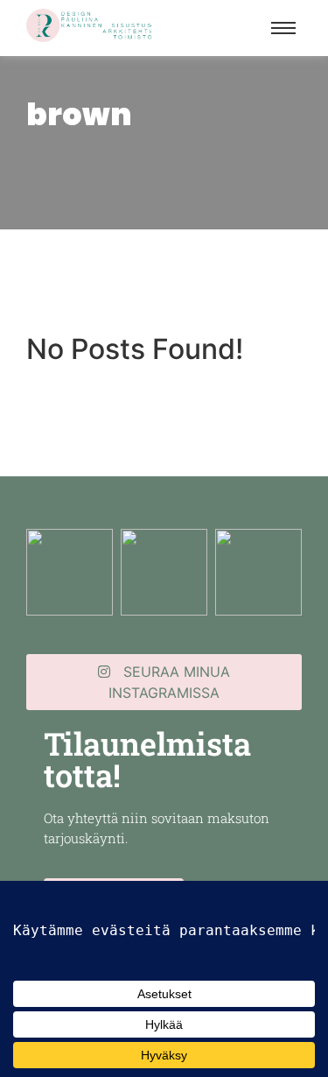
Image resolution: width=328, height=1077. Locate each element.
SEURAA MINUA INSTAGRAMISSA (169, 682)
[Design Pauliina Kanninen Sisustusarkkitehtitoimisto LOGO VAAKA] (91, 25)
